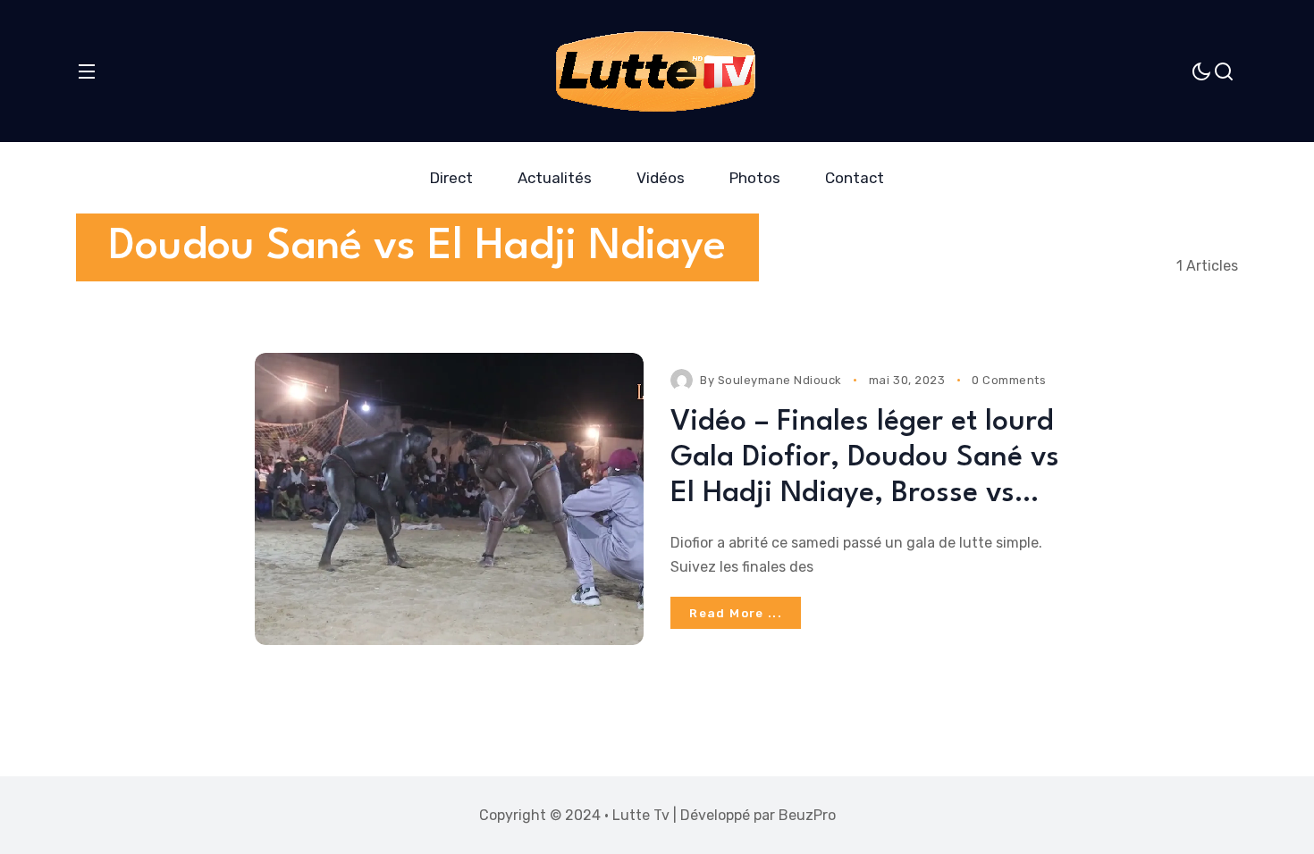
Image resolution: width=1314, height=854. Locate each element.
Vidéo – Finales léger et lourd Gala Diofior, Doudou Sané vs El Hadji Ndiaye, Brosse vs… (864, 458)
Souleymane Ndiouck (780, 380)
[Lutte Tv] (654, 71)
